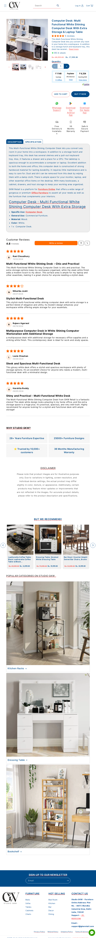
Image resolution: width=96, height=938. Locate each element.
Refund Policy (53, 932)
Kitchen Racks (16, 668)
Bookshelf (13, 851)
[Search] (58, 5)
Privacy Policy (39, 932)
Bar (50, 907)
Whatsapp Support (57, 109)
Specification (33, 142)
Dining (51, 914)
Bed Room (53, 900)
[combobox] (47, 5)
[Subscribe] (67, 881)
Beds (28, 900)
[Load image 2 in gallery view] (23, 67)
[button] (5, 5)
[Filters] (81, 243)
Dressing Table (16, 760)
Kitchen (51, 903)
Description (15, 142)
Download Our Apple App (84, 110)
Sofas (28, 903)
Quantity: (56, 61)
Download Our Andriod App (71, 111)
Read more (73, 49)
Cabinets (29, 910)
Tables (28, 907)
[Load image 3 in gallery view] (31, 67)
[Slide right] (45, 67)
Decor (51, 910)
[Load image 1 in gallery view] (15, 67)
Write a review (56, 243)
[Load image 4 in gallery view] (38, 67)
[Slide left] (9, 67)
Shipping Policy (67, 932)
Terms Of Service (81, 932)
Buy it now (80, 94)
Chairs (28, 914)
